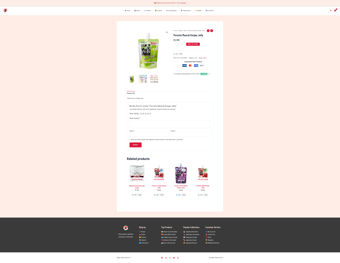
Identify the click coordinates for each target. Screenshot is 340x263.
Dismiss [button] (183, 3)
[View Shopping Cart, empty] (335, 10)
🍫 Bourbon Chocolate (168, 240)
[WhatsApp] (170, 258)
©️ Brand (142, 232)
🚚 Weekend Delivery (212, 243)
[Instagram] (166, 258)
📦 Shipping (209, 240)
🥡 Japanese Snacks (190, 237)
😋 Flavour (142, 237)
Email (173, 131)
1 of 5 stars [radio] (141, 113)
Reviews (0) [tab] (131, 93)
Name (132, 131)
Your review (135, 118)
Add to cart (193, 44)
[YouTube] (174, 258)
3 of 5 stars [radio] (146, 113)
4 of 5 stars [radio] (148, 113)
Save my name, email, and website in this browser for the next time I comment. (157, 139)
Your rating (135, 113)
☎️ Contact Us (210, 234)
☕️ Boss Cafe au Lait (168, 243)
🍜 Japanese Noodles (190, 232)
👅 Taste (142, 234)
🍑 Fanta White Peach (168, 234)
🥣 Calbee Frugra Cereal (169, 237)
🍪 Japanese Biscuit (190, 243)
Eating (180, 30)
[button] (130, 10)
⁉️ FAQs (208, 237)
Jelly (184, 30)
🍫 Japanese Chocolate (191, 234)
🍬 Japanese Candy (189, 240)
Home (175, 30)
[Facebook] (162, 258)
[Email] (178, 258)
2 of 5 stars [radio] (143, 113)
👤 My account (210, 232)
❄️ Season (142, 240)
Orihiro (205, 58)
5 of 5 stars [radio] (150, 113)
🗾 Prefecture (143, 243)
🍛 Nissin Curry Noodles (169, 232)
